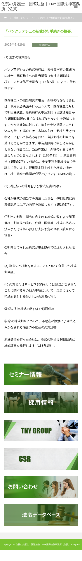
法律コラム (44, 45)
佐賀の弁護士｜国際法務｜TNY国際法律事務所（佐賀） (43, 544)
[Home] (6, 18)
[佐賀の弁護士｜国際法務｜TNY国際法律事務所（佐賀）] (41, 6)
